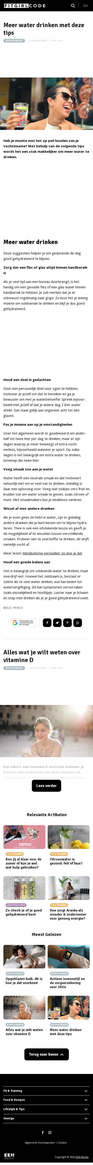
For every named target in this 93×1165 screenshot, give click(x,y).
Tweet (57, 622)
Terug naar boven (43, 1054)
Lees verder (46, 785)
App (77, 622)
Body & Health (14, 40)
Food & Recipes (14, 1100)
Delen (47, 622)
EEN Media (82, 1157)
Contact (62, 1142)
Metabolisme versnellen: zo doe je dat (52, 553)
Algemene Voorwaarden (40, 1142)
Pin (67, 622)
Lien (60, 40)
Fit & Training (12, 1091)
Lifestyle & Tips (14, 1109)
